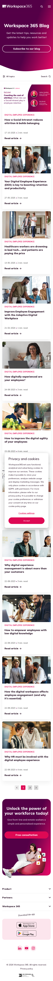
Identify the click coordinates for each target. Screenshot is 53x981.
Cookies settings (26, 513)
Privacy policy (26, 968)
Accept (26, 520)
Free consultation (27, 835)
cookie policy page (17, 506)
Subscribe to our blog (26, 48)
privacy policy (14, 495)
